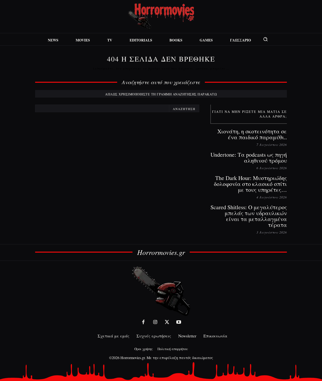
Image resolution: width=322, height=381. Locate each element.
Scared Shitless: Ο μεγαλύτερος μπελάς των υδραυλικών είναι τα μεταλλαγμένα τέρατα (249, 216)
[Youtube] (179, 322)
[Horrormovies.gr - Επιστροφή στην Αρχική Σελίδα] (161, 17)
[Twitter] (167, 322)
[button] (265, 39)
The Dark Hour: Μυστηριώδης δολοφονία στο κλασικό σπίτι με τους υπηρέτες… (250, 183)
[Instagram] (155, 322)
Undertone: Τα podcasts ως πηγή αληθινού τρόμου (249, 157)
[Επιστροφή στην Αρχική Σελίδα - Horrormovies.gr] (161, 291)
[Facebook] (143, 322)
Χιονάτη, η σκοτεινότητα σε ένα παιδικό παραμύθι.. (252, 134)
